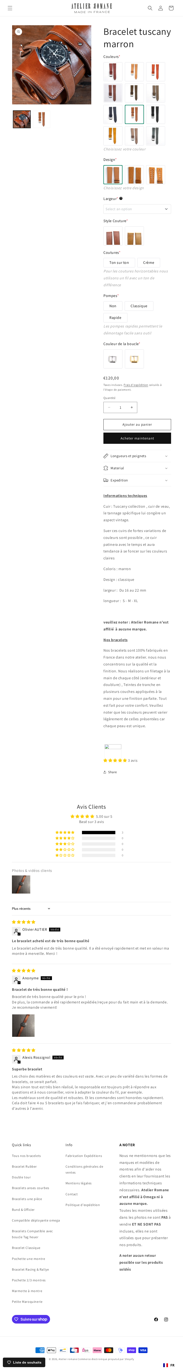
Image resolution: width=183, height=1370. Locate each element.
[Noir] (155, 114)
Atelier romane (68, 1359)
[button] (10, 8)
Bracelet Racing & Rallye (30, 1269)
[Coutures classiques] (112, 235)
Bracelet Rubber (24, 1166)
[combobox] (169, 1365)
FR (172, 1365)
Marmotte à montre (27, 1291)
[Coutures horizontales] (134, 235)
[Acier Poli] (112, 358)
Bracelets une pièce (27, 1199)
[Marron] (134, 114)
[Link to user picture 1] (23, 1025)
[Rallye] (155, 174)
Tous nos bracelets (26, 1156)
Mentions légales (79, 1183)
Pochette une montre (28, 1259)
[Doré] (134, 358)
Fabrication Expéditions (84, 1156)
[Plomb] (134, 135)
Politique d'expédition (83, 1205)
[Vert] (155, 135)
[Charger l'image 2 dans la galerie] (41, 119)
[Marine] (112, 114)
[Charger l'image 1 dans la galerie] (21, 119)
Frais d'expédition (136, 385)
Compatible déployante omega (36, 1220)
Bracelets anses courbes (30, 1188)
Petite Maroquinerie (27, 1301)
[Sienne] (112, 71)
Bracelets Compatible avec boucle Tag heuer (32, 1234)
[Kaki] (155, 92)
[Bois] (112, 92)
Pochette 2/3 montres (29, 1280)
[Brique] (155, 71)
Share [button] (112, 772)
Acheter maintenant (137, 438)
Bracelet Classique (26, 1248)
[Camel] (134, 71)
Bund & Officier (23, 1209)
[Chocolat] (134, 92)
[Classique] (112, 174)
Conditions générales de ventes (84, 1169)
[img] (24, 922)
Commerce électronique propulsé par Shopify (106, 1359)
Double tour (21, 1177)
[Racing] (134, 174)
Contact (72, 1194)
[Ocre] (112, 135)
